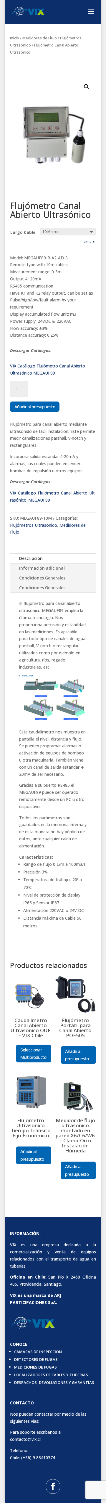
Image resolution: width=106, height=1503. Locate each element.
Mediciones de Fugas (35, 1367)
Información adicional (42, 568)
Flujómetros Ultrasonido (33, 525)
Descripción (31, 558)
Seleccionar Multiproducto (33, 1053)
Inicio (14, 38)
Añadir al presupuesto (34, 407)
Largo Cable (23, 232)
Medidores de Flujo (39, 38)
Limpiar (90, 241)
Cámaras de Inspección (38, 1351)
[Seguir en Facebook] (53, 1486)
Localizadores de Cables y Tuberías (51, 1374)
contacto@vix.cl (25, 1439)
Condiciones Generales (42, 578)
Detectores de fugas (36, 1359)
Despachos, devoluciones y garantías (54, 1382)
